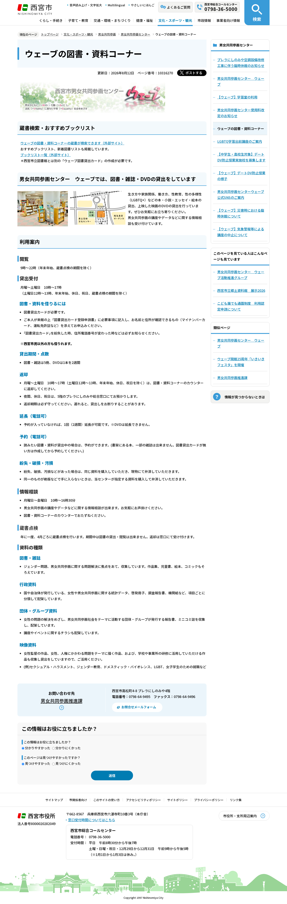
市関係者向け (78, 800)
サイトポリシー (177, 800)
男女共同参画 (107, 34)
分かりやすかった (37, 748)
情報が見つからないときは (245, 396)
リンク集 (236, 800)
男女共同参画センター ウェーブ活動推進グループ (240, 274)
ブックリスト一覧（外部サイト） (45, 154)
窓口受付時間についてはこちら (91, 819)
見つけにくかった (68, 763)
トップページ (50, 34)
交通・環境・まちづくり (112, 20)
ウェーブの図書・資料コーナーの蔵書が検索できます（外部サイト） (72, 143)
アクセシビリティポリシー (143, 800)
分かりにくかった (68, 748)
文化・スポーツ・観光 (175, 20)
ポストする (194, 72)
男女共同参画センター (135, 34)
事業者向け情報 (228, 20)
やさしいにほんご (142, 5)
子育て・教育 (78, 20)
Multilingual (116, 5)
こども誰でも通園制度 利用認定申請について (240, 306)
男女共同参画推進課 (61, 700)
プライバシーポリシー (209, 800)
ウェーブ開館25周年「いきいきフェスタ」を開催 (241, 361)
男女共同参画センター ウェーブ (240, 343)
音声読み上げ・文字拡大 (86, 5)
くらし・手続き (51, 20)
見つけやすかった (37, 763)
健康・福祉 (144, 20)
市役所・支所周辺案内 (240, 815)
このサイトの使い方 (106, 800)
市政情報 (204, 20)
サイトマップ (54, 800)
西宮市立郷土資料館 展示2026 (241, 290)
